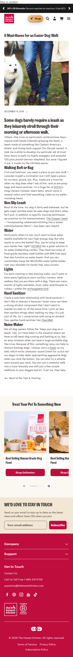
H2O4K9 (36, 246)
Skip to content (9, 1)
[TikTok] (35, 594)
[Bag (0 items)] (61, 18)
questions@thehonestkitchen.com (24, 585)
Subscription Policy (36, 649)
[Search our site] (47, 18)
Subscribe (58, 525)
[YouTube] (28, 594)
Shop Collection (25, 472)
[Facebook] (7, 594)
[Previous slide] (3, 8)
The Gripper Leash (57, 218)
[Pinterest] (14, 594)
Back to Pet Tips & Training (25, 377)
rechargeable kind (37, 288)
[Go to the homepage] (9, 19)
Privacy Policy (48, 644)
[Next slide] (69, 8)
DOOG (58, 186)
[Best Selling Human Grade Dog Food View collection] (25, 432)
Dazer (53, 347)
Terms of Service (27, 644)
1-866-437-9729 (33, 579)
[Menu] (69, 18)
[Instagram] (21, 594)
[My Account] (54, 18)
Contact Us (10, 573)
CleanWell (47, 319)
